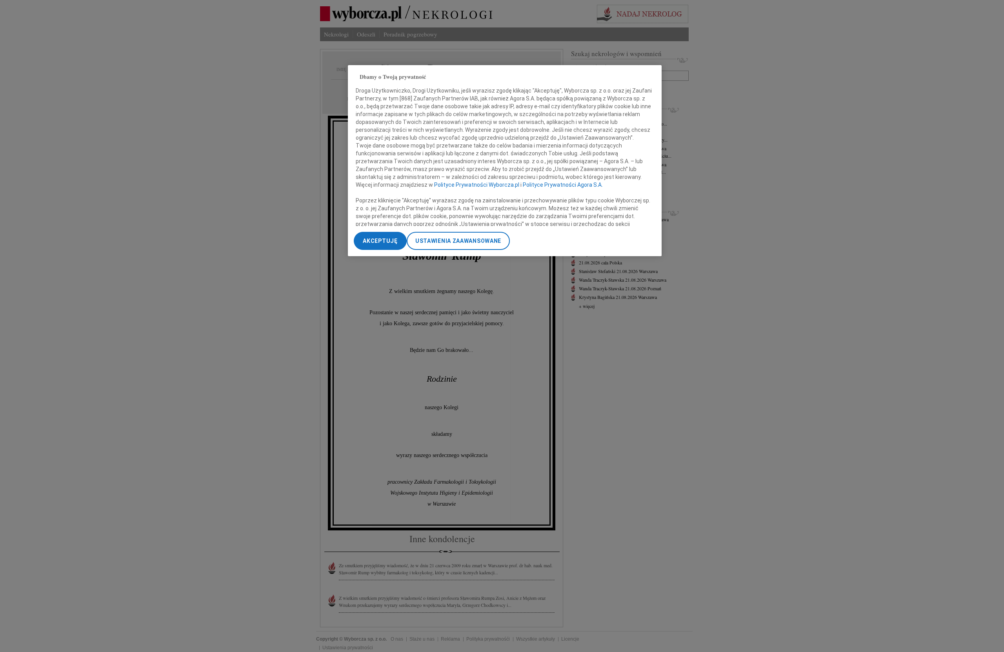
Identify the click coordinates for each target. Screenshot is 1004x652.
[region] (505, 160)
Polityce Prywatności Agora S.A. (563, 185)
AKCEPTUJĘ (380, 241)
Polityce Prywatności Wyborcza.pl (476, 185)
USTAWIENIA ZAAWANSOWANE (458, 241)
